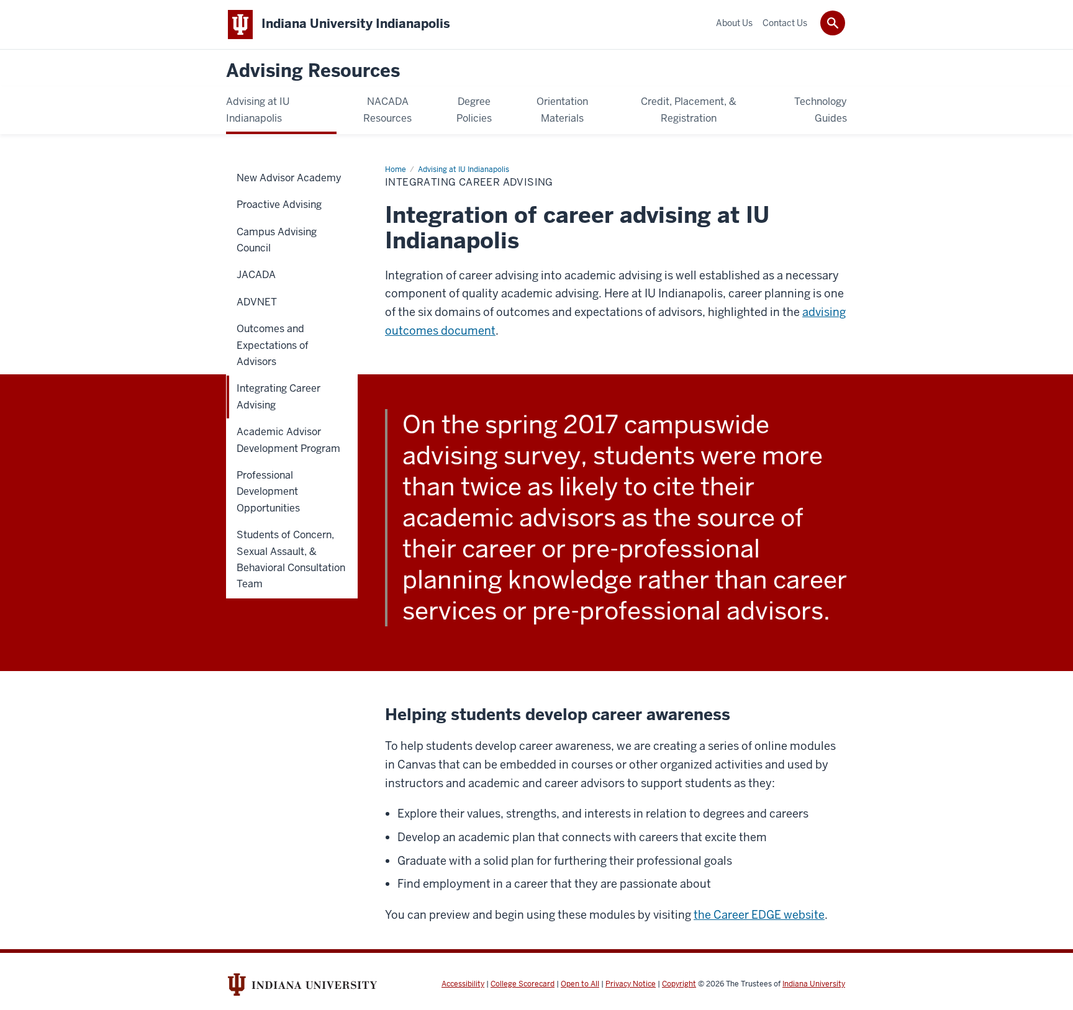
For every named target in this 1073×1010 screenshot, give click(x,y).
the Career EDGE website (759, 915)
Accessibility (462, 984)
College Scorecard (523, 984)
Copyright (679, 984)
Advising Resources (313, 71)
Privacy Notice (630, 984)
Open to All (580, 984)
